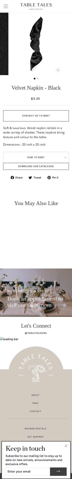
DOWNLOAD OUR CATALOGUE (36, 166)
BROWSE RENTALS (36, 428)
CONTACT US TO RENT (36, 115)
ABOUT (35, 395)
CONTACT (35, 411)
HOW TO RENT (36, 157)
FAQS (35, 403)
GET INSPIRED (35, 436)
